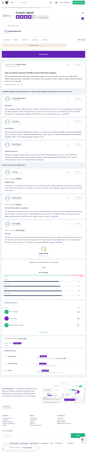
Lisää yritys (60, 418)
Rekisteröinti (43, 54)
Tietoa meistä (33, 418)
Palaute (4, 425)
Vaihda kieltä (70, 443)
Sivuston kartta (58, 443)
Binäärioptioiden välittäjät (17, 7)
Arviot (16, 40)
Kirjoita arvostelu (7, 418)
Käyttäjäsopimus (44, 443)
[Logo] (8, 16)
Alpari (10, 370)
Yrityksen (7, 40)
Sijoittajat (32, 423)
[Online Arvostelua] (7, 2)
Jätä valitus (5, 420)
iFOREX (19, 179)
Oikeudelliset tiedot (14, 443)
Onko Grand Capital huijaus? (30, 7)
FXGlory (19, 204)
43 (48, 16)
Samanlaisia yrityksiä (34, 45)
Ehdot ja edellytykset (34, 443)
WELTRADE (20, 230)
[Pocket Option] (6, 356)
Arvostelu (24, 40)
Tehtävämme (33, 420)
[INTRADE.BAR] (6, 363)
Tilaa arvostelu (61, 420)
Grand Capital (21, 64)
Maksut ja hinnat (61, 421)
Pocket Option (12, 356)
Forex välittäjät (14, 311)
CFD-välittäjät (13, 318)
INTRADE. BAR (12, 363)
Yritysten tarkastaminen (9, 423)
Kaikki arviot (43, 332)
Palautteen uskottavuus (36, 425)
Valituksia (35, 40)
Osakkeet (45, 40)
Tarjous (51, 443)
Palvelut (32, 421)
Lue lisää (65, 114)
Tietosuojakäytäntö (24, 443)
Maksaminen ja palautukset (64, 423)
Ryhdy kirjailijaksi (7, 421)
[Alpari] (6, 370)
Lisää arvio (66, 2)
